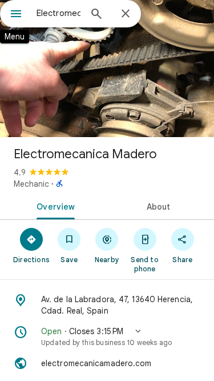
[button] (107, 336)
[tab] (53, 205)
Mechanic (31, 184)
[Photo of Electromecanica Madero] (107, 68)
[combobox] (58, 13)
